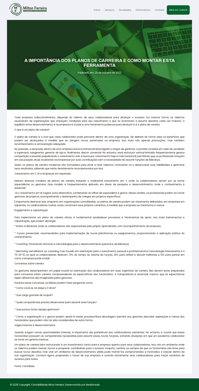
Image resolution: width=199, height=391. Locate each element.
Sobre (97, 10)
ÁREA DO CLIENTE (178, 10)
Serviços (109, 10)
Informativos (143, 10)
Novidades (125, 10)
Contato (159, 10)
